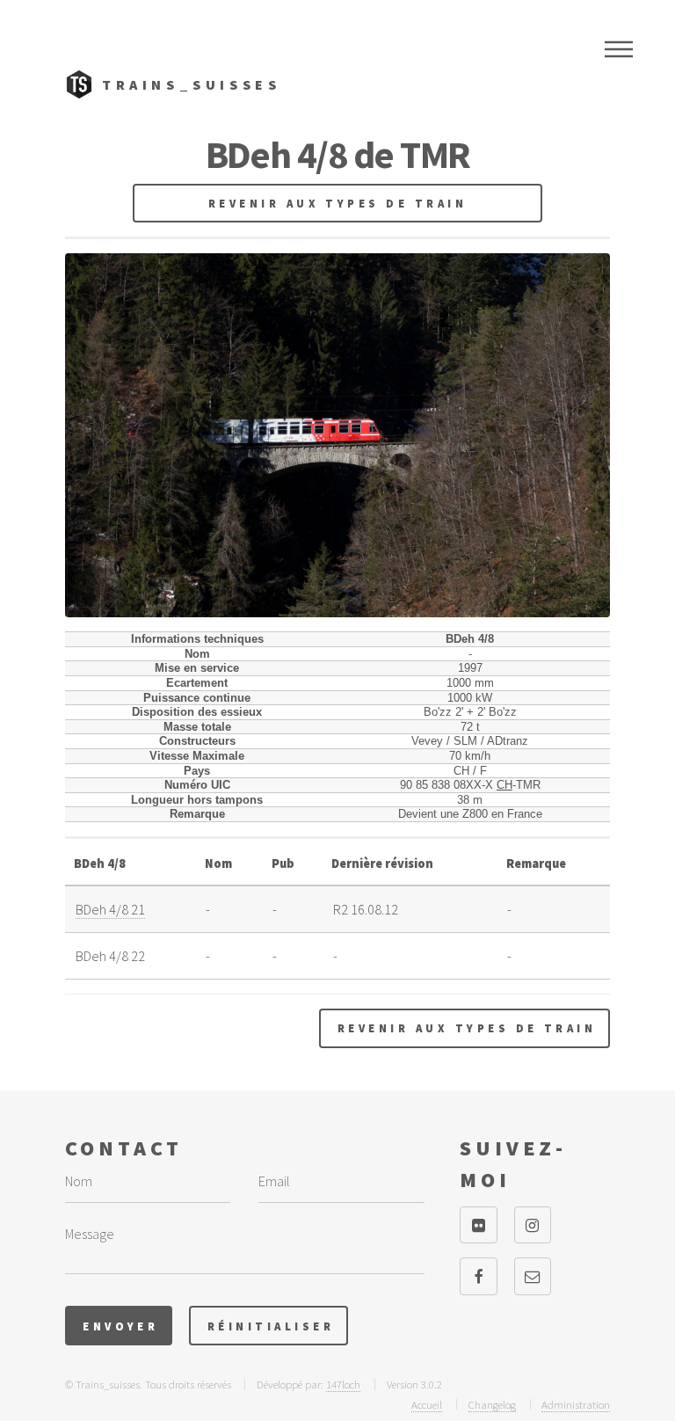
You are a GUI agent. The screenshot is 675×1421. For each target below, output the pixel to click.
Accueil (426, 1404)
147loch (343, 1384)
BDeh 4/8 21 (110, 909)
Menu (619, 49)
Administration (575, 1404)
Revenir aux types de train (337, 203)
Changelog (492, 1404)
